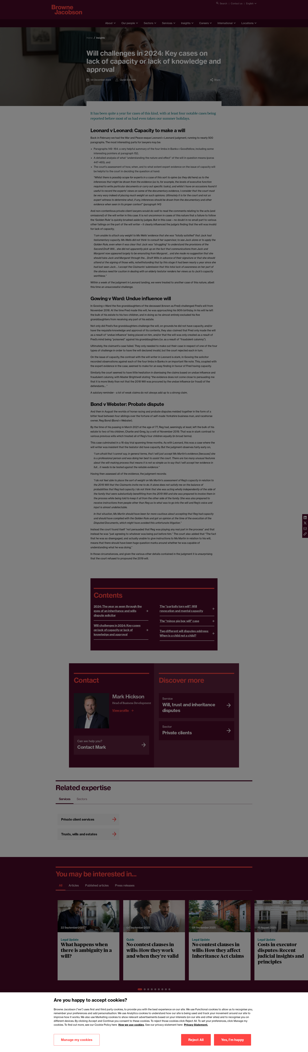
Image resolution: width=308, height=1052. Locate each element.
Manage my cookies (76, 1040)
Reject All (196, 1040)
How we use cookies (131, 1024)
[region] (154, 1022)
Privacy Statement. (196, 1024)
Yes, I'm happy (232, 1040)
